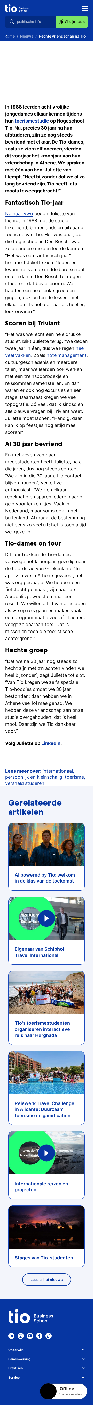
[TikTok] (48, 1336)
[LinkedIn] (11, 1336)
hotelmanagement (67, 355)
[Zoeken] (11, 22)
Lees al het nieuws (46, 1279)
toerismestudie (32, 121)
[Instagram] (21, 1336)
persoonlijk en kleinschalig (33, 777)
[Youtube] (30, 1336)
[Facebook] (39, 1336)
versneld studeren (24, 783)
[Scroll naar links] (6, 36)
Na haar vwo (19, 213)
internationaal (58, 771)
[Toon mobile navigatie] (85, 9)
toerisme (74, 777)
